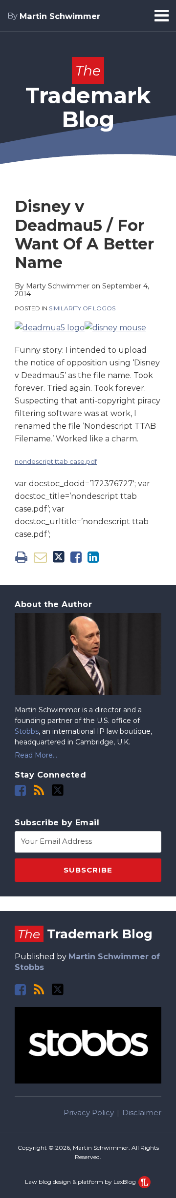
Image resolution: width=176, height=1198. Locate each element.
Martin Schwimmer (60, 16)
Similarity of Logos (82, 308)
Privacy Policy (89, 1112)
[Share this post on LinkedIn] (93, 557)
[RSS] (39, 790)
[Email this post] (40, 557)
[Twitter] (58, 790)
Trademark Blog (88, 97)
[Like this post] (76, 557)
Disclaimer (141, 1112)
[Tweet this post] (59, 557)
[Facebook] (20, 790)
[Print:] (21, 557)
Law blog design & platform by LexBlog (81, 1181)
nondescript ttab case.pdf (56, 461)
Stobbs (27, 731)
